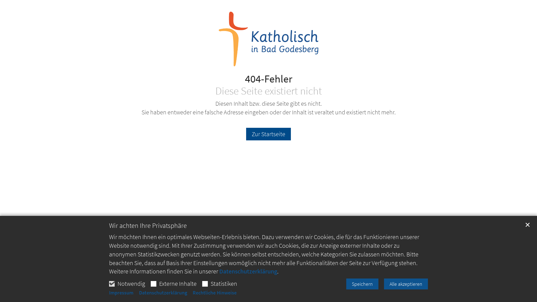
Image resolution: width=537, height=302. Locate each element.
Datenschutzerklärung (248, 271)
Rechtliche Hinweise (215, 293)
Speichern (362, 284)
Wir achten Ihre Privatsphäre (148, 225)
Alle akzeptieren (406, 284)
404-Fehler (268, 78)
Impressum (121, 293)
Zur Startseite (268, 134)
